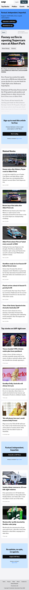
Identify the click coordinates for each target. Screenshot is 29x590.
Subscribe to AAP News (9, 21)
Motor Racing (5, 48)
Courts (22, 6)
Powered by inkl (14, 585)
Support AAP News (14, 556)
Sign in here (19, 138)
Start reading (14, 134)
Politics (14, 6)
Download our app (7, 25)
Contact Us (23, 581)
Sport (3, 32)
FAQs (13, 581)
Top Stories (5, 6)
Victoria (13, 48)
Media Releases (14, 583)
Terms (4, 581)
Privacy (8, 581)
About (18, 581)
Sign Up (24, 2)
